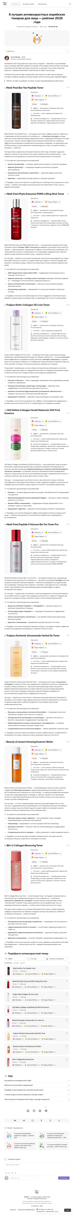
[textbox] (37, 1168)
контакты (13, 1209)
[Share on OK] (50, 1120)
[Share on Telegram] (23, 1120)
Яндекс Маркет (39, 100)
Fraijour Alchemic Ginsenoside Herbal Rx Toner (29, 1033)
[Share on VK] (15, 1120)
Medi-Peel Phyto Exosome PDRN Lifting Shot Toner (29, 981)
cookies (56, 1211)
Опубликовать (64, 1178)
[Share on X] (59, 1120)
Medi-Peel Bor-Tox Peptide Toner (24, 968)
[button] (6, 1173)
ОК (67, 1210)
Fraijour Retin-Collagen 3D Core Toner (25, 994)
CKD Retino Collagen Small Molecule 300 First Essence (30, 1007)
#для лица (43, 26)
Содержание (10, 51)
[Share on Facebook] (41, 1120)
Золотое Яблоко (53, 96)
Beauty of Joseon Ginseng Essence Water (27, 1046)
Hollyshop (37, 96)
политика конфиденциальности (28, 1209)
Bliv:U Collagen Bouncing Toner (23, 1059)
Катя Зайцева (15, 57)
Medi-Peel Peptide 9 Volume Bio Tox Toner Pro (28, 1020)
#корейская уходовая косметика (27, 26)
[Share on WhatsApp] (32, 1120)
